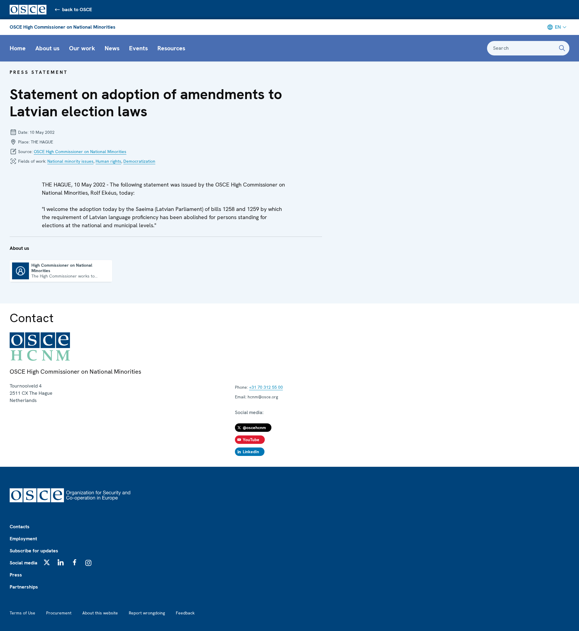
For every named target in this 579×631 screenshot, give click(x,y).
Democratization (139, 161)
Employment (23, 538)
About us (47, 48)
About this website (100, 613)
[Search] (562, 48)
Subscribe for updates (34, 551)
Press (16, 575)
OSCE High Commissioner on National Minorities (62, 27)
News (112, 48)
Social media (23, 563)
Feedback (185, 613)
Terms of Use (22, 613)
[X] (46, 562)
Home (18, 48)
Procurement (58, 613)
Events (138, 48)
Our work (82, 48)
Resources (171, 48)
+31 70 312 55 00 (266, 387)
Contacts (20, 526)
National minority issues (70, 161)
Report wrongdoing (147, 613)
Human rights (108, 161)
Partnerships (24, 587)
